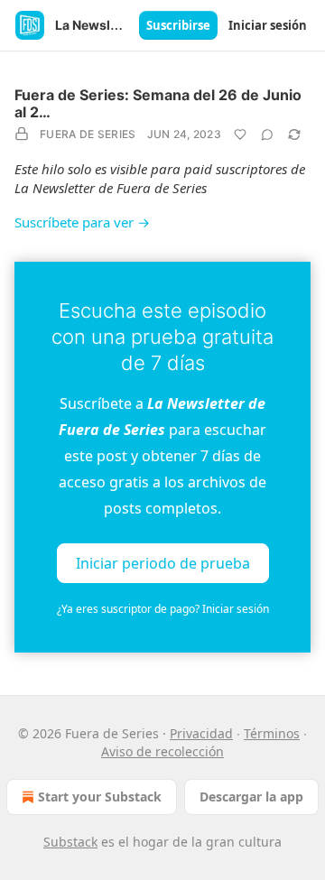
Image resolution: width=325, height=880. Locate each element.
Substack (70, 841)
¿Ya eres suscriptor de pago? (163, 608)
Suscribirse (178, 25)
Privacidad (201, 733)
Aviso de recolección (162, 751)
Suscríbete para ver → (82, 222)
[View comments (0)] (267, 134)
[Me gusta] (240, 134)
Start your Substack (100, 796)
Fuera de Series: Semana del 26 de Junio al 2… (158, 103)
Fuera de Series (88, 134)
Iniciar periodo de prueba (163, 562)
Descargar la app (251, 796)
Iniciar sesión (267, 25)
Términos (272, 733)
